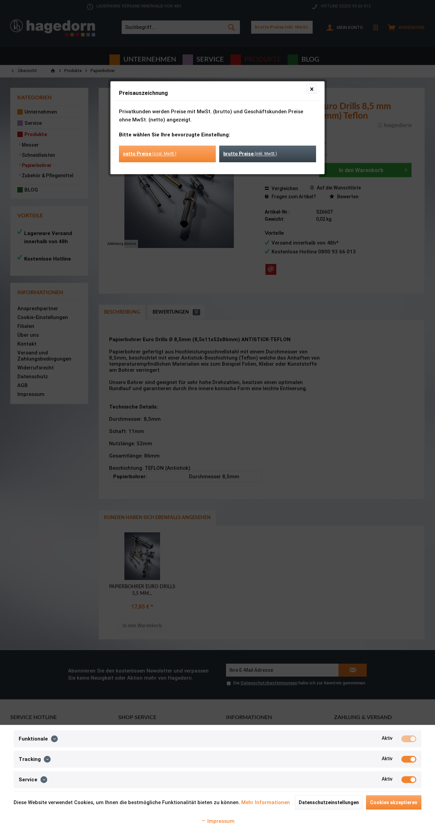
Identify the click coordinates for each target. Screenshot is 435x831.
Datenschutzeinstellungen (329, 802)
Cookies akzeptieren (393, 802)
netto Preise (149, 153)
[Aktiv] (408, 738)
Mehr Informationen (265, 802)
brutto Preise (250, 153)
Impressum (220, 821)
